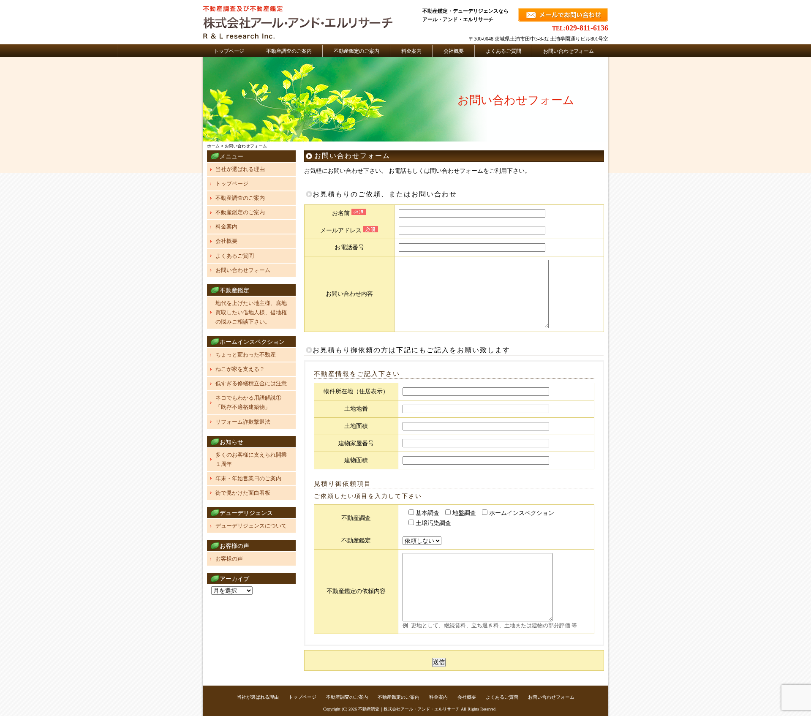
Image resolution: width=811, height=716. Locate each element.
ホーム (213, 146)
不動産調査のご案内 (289, 51)
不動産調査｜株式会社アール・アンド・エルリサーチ (409, 709)
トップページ (229, 51)
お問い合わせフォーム (568, 51)
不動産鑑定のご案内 (356, 51)
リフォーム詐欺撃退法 (242, 422)
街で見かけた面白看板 (242, 493)
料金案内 (411, 51)
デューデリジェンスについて (251, 526)
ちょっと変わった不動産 (245, 354)
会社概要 (454, 51)
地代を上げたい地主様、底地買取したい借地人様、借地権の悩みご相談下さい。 (251, 312)
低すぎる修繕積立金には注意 (251, 383)
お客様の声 (229, 558)
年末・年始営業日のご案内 (248, 478)
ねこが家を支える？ (240, 369)
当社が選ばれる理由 (240, 169)
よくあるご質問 (503, 51)
